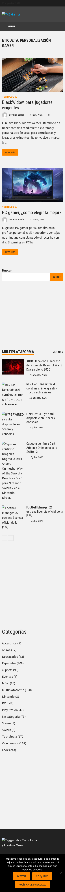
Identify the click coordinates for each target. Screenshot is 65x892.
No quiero (42, 876)
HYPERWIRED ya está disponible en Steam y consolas (40, 418)
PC (4, 703)
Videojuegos (10, 743)
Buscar (7, 270)
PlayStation (10, 710)
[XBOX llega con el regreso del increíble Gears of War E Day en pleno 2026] (13, 362)
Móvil (5, 683)
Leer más (12, 152)
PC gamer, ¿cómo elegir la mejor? (31, 212)
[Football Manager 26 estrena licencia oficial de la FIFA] (13, 508)
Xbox (5, 750)
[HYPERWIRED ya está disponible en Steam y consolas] (13, 414)
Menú (11, 26)
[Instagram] (61, 3)
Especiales (9, 663)
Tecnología (9, 96)
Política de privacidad (32, 884)
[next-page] (11, 538)
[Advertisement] (32, 315)
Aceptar (22, 876)
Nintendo (8, 696)
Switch (6, 730)
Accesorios (9, 643)
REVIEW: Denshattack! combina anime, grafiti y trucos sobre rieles (41, 388)
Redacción (19, 114)
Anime (6, 650)
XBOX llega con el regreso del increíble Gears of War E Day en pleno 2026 (44, 365)
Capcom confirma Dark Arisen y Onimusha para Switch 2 (41, 448)
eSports (7, 670)
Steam (6, 723)
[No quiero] (60, 873)
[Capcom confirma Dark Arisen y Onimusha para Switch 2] (13, 444)
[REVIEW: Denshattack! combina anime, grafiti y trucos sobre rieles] (13, 385)
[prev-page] (4, 538)
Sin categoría (11, 716)
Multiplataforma (18, 351)
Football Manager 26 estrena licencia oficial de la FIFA (44, 511)
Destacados (10, 657)
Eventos (7, 676)
